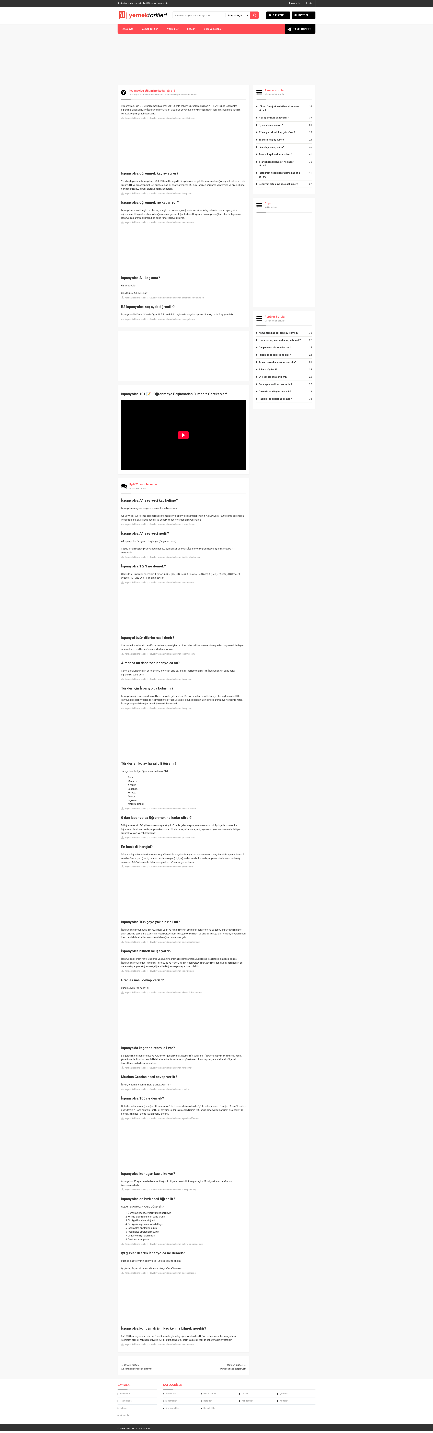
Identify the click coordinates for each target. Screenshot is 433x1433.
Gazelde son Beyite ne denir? (275, 391)
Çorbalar (284, 1393)
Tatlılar (245, 1393)
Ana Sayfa (134, 94)
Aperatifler (170, 1393)
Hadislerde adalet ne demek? (275, 398)
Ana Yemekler (172, 1408)
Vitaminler (173, 29)
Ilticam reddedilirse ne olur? (275, 354)
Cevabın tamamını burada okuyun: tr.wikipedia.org (173, 1190)
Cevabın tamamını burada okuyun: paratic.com (171, 867)
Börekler (207, 1400)
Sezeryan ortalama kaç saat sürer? (278, 184)
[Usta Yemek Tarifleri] (143, 15)
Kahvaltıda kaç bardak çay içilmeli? (278, 332)
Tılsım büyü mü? (268, 369)
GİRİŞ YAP (278, 15)
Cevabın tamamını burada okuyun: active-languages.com (176, 1244)
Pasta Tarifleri (209, 1393)
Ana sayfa (127, 29)
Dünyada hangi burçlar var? (233, 1369)
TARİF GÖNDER (302, 29)
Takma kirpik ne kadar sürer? (275, 154)
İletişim (309, 3)
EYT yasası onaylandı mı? (273, 376)
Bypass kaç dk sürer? (271, 125)
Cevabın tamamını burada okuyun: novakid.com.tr (173, 808)
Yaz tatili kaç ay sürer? (271, 139)
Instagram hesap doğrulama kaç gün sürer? (279, 174)
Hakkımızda (294, 3)
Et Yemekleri (171, 1400)
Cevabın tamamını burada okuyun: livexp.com (171, 193)
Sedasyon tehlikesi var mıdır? (275, 384)
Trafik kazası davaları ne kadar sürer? (276, 163)
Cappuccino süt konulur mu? (275, 347)
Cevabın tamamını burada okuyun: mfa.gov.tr (170, 1068)
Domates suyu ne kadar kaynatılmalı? (280, 340)
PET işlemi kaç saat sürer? (274, 117)
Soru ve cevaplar (213, 29)
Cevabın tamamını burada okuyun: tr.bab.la (169, 1089)
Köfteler (284, 1400)
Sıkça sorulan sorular (151, 94)
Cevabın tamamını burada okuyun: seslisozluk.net (173, 1273)
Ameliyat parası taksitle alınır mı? (136, 1369)
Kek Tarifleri (247, 1400)
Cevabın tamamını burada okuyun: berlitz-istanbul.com (175, 557)
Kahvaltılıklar (209, 1408)
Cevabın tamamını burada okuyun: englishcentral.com (175, 942)
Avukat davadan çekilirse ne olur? (278, 362)
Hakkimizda (126, 1400)
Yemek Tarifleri (150, 29)
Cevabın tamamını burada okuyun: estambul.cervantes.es (177, 298)
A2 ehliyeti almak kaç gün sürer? (277, 132)
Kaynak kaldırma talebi (135, 118)
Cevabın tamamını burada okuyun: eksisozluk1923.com (176, 992)
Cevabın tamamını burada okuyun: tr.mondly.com (172, 524)
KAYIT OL (303, 15)
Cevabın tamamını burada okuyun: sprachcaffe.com (174, 1118)
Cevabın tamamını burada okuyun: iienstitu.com (172, 222)
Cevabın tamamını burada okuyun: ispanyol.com (172, 319)
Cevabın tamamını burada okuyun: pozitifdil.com (172, 118)
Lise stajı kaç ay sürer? (271, 147)
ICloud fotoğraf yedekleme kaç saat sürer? (279, 108)
